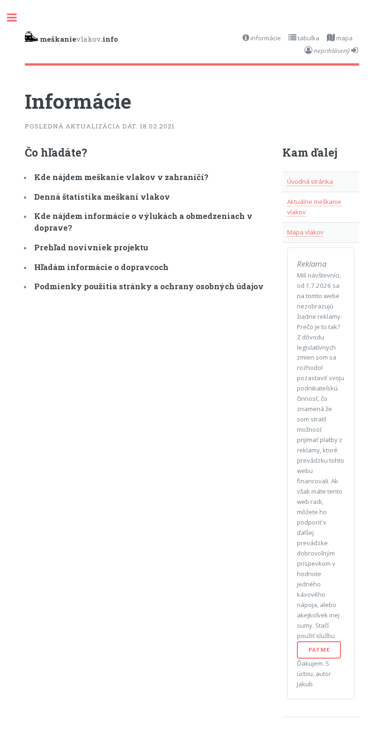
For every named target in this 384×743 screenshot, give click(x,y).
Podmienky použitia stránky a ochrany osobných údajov (149, 286)
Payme (319, 649)
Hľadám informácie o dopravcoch (101, 267)
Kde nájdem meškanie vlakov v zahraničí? (121, 177)
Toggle (17, 17)
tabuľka (307, 38)
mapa (344, 38)
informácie (265, 38)
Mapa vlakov (305, 232)
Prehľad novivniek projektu (91, 247)
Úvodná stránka (310, 181)
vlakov (79, 39)
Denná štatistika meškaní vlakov (102, 197)
